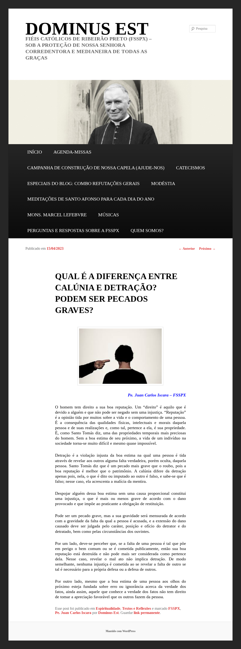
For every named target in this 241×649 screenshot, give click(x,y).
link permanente (147, 613)
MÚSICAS (108, 214)
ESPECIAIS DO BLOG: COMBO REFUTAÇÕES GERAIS (83, 183)
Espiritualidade (108, 608)
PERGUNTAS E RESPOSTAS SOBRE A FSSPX (73, 230)
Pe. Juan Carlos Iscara (73, 613)
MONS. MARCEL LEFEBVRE (57, 214)
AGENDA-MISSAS (72, 151)
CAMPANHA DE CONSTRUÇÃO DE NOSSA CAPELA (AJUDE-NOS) (96, 167)
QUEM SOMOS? (147, 230)
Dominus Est (108, 613)
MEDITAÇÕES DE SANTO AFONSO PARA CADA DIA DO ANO (90, 199)
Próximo (207, 248)
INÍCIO (34, 151)
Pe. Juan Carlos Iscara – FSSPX (157, 395)
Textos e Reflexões (136, 608)
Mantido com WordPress (121, 631)
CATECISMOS (190, 167)
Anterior (187, 248)
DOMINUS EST (87, 28)
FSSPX (174, 608)
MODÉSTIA (163, 183)
